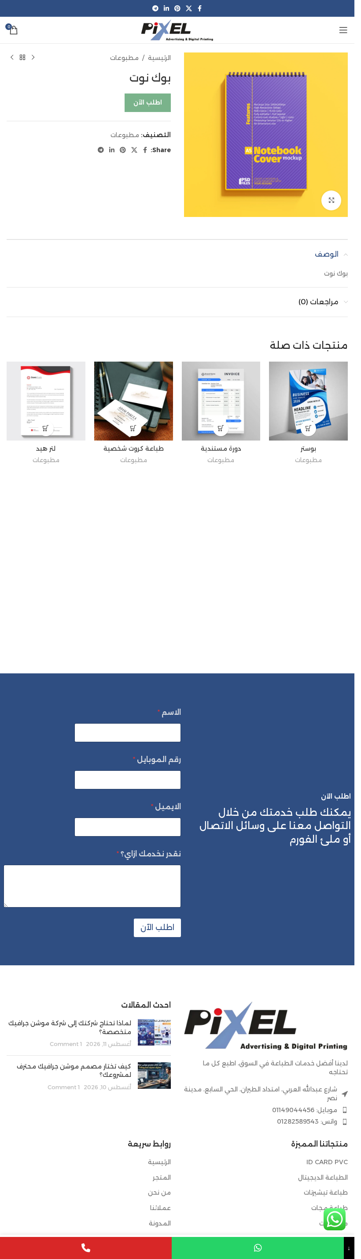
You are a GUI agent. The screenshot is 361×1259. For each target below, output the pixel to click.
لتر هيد (45, 448)
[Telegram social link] (155, 9)
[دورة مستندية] (221, 401)
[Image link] (266, 1025)
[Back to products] (22, 57)
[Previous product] (33, 57)
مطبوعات (124, 58)
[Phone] (86, 1248)
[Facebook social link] (200, 9)
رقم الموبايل (157, 759)
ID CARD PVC (327, 1162)
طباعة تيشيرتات (326, 1192)
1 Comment (66, 1044)
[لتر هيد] (46, 401)
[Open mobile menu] (343, 30)
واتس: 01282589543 (307, 1121)
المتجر (162, 1177)
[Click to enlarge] (331, 200)
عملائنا (160, 1208)
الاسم (169, 712)
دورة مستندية (221, 448)
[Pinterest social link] (177, 9)
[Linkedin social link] (166, 9)
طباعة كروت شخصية (133, 448)
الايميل (166, 807)
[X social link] (189, 9)
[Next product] (12, 57)
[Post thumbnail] (154, 1034)
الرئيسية (159, 58)
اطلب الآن (147, 102)
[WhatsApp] (257, 1248)
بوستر (308, 448)
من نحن (159, 1192)
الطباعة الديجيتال (323, 1177)
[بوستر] (308, 401)
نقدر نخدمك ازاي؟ (149, 854)
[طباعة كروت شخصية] (133, 401)
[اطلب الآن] (308, 428)
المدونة (160, 1223)
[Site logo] (177, 30)
